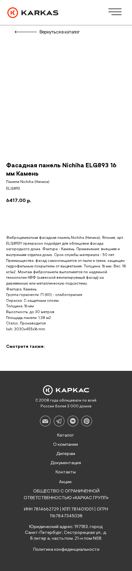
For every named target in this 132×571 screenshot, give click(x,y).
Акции (65, 482)
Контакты (66, 472)
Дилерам (65, 454)
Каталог (65, 435)
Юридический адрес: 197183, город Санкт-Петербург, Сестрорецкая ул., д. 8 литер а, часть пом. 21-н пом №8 (66, 533)
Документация (65, 463)
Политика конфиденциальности (66, 549)
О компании (65, 444)
